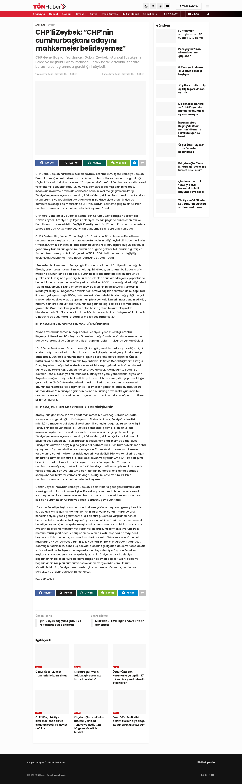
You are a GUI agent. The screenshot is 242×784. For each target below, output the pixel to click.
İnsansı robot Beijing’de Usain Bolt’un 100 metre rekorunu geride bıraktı (189, 129)
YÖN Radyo (189, 6)
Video (195, 14)
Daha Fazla (150, 14)
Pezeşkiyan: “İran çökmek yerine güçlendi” (189, 52)
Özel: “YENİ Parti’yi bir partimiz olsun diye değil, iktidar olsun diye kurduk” (129, 721)
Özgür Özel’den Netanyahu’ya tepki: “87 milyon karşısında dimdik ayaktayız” (129, 677)
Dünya (93, 14)
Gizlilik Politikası (56, 762)
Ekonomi (67, 14)
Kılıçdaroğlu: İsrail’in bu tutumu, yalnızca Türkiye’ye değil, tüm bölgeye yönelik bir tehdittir (89, 724)
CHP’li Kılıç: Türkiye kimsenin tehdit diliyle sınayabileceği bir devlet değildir (51, 722)
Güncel (53, 14)
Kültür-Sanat (130, 14)
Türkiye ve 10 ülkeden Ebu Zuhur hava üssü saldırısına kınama (192, 204)
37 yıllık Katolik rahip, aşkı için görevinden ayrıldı (192, 89)
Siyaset (81, 14)
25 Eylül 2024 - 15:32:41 (65, 74)
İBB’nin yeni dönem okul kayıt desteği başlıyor (190, 71)
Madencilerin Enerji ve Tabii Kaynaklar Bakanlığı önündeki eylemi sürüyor (191, 109)
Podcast (172, 14)
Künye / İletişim (35, 762)
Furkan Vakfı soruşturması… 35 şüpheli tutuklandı (190, 34)
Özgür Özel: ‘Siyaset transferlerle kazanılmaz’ (51, 673)
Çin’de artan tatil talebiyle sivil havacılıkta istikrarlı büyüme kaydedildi (191, 187)
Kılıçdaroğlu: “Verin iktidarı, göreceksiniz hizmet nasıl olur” (87, 675)
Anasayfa (39, 14)
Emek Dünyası (109, 14)
